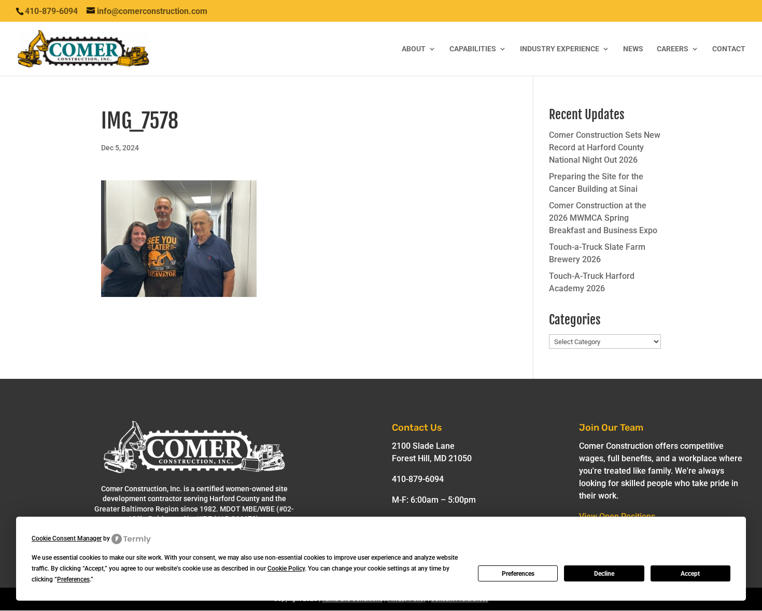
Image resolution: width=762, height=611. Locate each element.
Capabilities (472, 49)
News (633, 49)
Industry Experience (559, 49)
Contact (728, 49)
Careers (672, 49)
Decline (604, 573)
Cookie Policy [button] (286, 568)
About (414, 49)
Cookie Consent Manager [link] (67, 538)
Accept (690, 573)
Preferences (518, 573)
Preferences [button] (73, 579)
